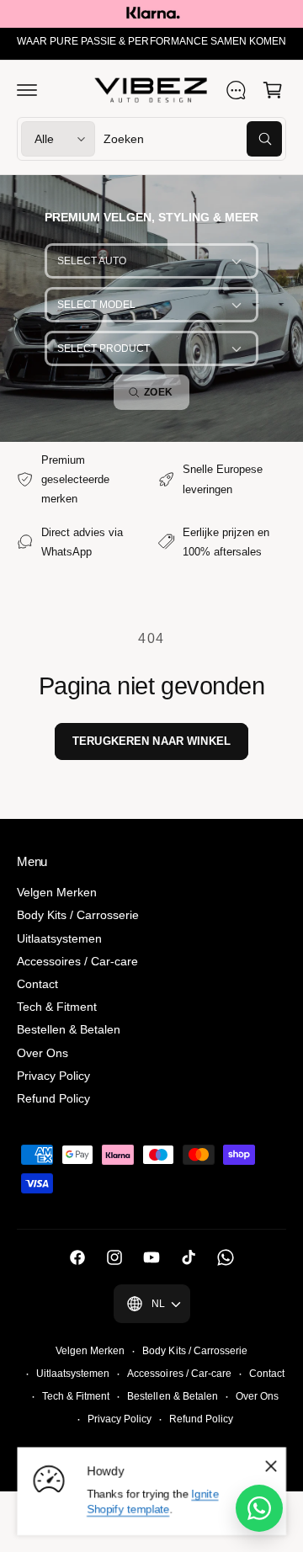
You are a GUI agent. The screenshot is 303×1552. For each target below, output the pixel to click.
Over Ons (42, 1053)
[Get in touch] (235, 90)
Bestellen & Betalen (68, 1029)
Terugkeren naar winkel (151, 741)
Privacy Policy (53, 1075)
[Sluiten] (271, 1466)
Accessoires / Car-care (77, 961)
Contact (37, 984)
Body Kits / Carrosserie (78, 915)
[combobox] (192, 139)
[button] (26, 90)
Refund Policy (53, 1098)
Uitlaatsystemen (59, 938)
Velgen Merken (57, 892)
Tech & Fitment (57, 1006)
